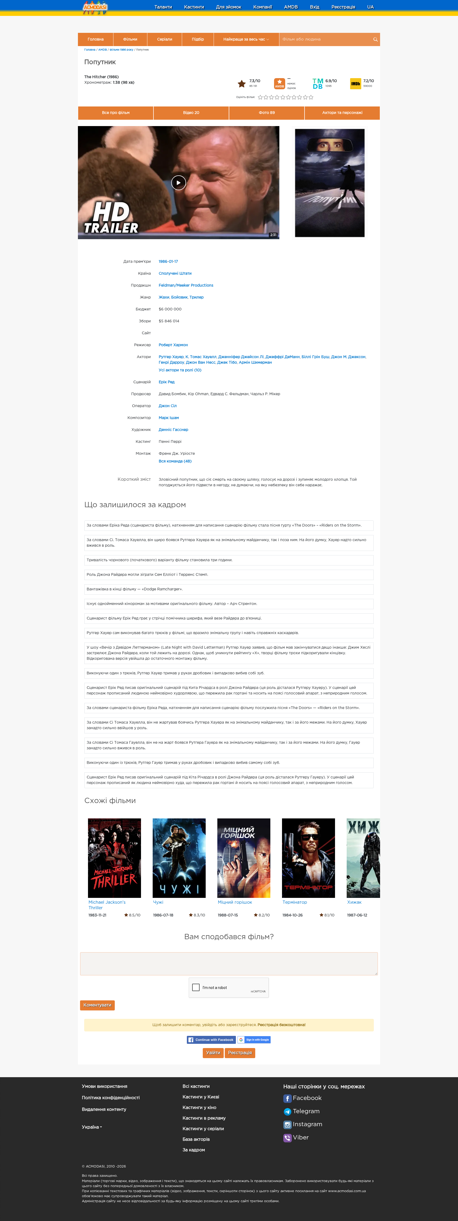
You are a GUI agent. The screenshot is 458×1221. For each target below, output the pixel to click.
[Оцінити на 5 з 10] (282, 97)
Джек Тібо (227, 362)
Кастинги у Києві (201, 1097)
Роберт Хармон (173, 345)
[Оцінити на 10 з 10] (311, 97)
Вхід (314, 7)
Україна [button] (90, 1127)
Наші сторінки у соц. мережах (324, 1086)
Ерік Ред (166, 382)
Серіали (164, 39)
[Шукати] (375, 39)
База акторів (196, 1140)
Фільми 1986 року (121, 50)
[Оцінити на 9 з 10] (305, 97)
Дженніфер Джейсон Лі (241, 357)
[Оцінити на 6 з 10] (288, 97)
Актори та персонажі (342, 112)
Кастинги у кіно (199, 1108)
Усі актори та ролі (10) (180, 370)
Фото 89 (267, 112)
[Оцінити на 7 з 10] (294, 97)
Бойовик (179, 297)
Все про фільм (116, 112)
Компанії (262, 7)
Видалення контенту (104, 1110)
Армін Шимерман (255, 362)
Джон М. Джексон (348, 357)
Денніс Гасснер (173, 429)
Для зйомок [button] (228, 7)
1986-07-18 (163, 915)
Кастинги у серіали (203, 1129)
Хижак (354, 902)
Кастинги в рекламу (204, 1118)
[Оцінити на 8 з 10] (299, 97)
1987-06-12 (357, 915)
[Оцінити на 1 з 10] (260, 97)
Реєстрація (343, 7)
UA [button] (370, 7)
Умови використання (104, 1087)
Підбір (198, 39)
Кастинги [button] (194, 7)
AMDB (291, 7)
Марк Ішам (169, 418)
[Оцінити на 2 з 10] (265, 97)
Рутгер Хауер (171, 357)
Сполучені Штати (175, 273)
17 (176, 261)
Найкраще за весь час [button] (244, 39)
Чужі (158, 902)
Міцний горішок (235, 902)
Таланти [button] (163, 7)
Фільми (130, 39)
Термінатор (295, 902)
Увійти (213, 1053)
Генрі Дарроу (171, 362)
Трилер (197, 297)
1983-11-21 (97, 915)
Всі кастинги (196, 1087)
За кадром (194, 1150)
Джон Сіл (168, 406)
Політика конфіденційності (111, 1098)
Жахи (164, 297)
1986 (163, 261)
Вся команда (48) (175, 461)
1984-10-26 (293, 915)
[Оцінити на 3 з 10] (271, 97)
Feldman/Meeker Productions (186, 285)
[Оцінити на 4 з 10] (277, 97)
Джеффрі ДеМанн (283, 357)
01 (171, 261)
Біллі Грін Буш (315, 357)
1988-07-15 (228, 915)
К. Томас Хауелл (201, 357)
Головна (96, 39)
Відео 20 (191, 112)
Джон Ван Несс (200, 362)
